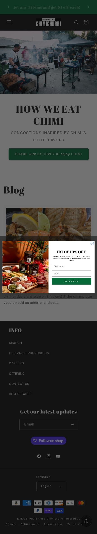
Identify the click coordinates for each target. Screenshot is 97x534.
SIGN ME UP (72, 281)
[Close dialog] (92, 243)
